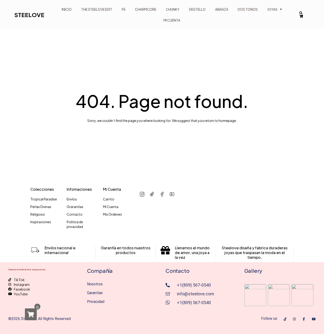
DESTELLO (197, 9)
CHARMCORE (145, 9)
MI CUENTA (171, 20)
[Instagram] (294, 318)
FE (123, 9)
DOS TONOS (248, 9)
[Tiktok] (285, 318)
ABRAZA (221, 9)
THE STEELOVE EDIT (96, 9)
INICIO (67, 9)
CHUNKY (173, 9)
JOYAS (272, 9)
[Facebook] (303, 318)
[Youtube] (314, 318)
